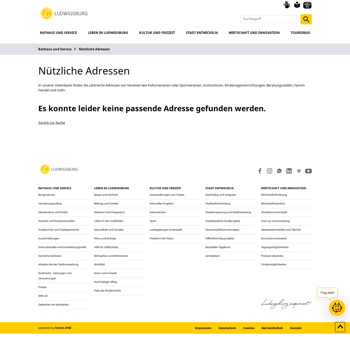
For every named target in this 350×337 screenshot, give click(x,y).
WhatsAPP (279, 171)
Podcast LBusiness (272, 256)
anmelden (179, 328)
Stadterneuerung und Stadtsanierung (228, 212)
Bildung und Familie (106, 203)
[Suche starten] (306, 19)
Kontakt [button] (296, 328)
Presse (42, 287)
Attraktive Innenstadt (274, 212)
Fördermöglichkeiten (273, 264)
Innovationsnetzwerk (274, 238)
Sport (153, 221)
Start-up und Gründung (275, 221)
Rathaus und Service (58, 32)
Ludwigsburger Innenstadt (166, 229)
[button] (63, 13)
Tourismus (300, 32)
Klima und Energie (105, 238)
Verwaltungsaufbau (50, 203)
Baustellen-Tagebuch (217, 247)
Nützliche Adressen (94, 49)
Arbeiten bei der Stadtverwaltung (58, 264)
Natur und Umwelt (105, 273)
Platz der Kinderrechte (107, 290)
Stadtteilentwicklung (217, 203)
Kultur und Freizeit (157, 32)
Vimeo (299, 171)
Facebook (259, 171)
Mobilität (99, 264)
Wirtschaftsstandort (273, 203)
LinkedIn (289, 171)
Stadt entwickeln (202, 32)
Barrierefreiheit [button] (272, 328)
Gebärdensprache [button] (287, 4)
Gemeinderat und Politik (53, 212)
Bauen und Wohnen (106, 195)
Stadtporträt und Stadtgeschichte (58, 229)
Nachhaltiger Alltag (105, 282)
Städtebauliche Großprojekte (222, 221)
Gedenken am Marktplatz (53, 304)
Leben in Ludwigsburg (108, 32)
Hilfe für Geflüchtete (106, 247)
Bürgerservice (46, 195)
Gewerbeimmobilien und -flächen (281, 229)
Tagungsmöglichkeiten (275, 247)
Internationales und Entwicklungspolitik (62, 247)
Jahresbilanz (212, 256)
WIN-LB (42, 296)
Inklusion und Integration (109, 212)
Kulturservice (157, 212)
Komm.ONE (63, 328)
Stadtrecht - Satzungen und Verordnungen (54, 275)
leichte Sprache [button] (297, 5)
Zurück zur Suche (51, 122)
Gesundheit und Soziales (109, 229)
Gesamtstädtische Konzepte (222, 229)
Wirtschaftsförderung (274, 195)
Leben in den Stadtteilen (108, 221)
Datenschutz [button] (227, 328)
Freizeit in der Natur (162, 238)
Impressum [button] (203, 328)
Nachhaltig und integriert (220, 195)
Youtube (308, 171)
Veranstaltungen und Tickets (167, 195)
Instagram (269, 171)
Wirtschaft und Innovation (254, 32)
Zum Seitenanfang (340, 327)
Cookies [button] (248, 328)
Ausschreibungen (48, 238)
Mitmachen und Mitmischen (111, 256)
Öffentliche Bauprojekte (219, 238)
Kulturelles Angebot (162, 203)
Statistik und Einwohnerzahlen (56, 221)
